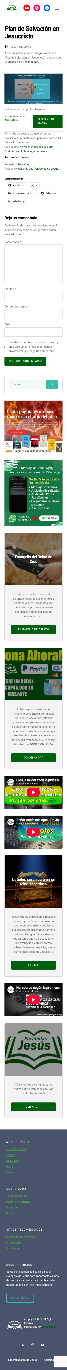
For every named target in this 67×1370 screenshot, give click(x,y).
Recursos (12, 1160)
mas (12, 1154)
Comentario (12, 242)
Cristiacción (13, 1242)
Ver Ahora (34, 1106)
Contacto (12, 1207)
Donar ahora (33, 757)
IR (52, 384)
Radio (9, 1166)
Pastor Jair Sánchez (18, 1201)
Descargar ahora (45, 121)
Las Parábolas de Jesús (43, 168)
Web (7, 324)
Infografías (22, 164)
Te (7, 1154)
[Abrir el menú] (57, 8)
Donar (9, 1213)
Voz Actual (12, 1248)
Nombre (10, 288)
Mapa (9, 1172)
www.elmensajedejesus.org (36, 146)
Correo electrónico (17, 306)
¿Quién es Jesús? (16, 1148)
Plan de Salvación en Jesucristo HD (14, 118)
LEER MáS (33, 965)
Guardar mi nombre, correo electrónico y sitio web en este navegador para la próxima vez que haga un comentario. (33, 347)
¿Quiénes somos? (17, 1195)
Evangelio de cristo (33, 629)
